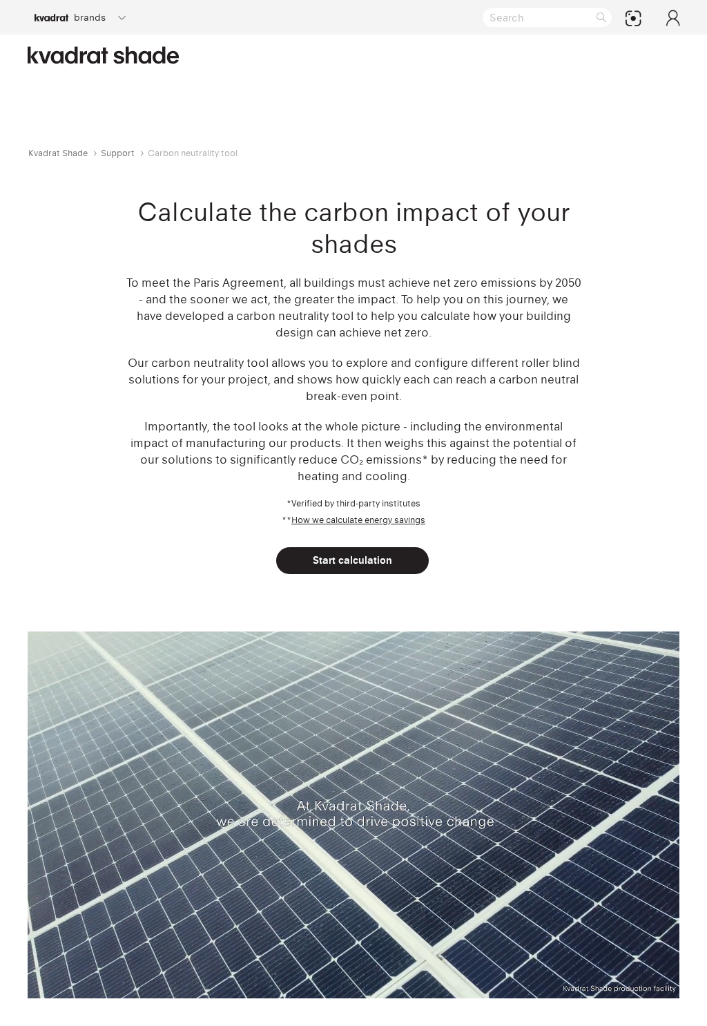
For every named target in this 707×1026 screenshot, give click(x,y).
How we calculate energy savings (358, 520)
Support (118, 153)
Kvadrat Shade (58, 153)
